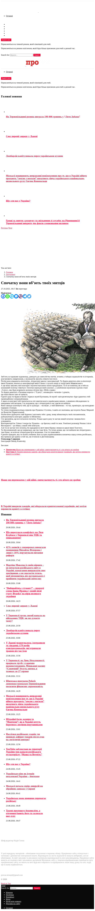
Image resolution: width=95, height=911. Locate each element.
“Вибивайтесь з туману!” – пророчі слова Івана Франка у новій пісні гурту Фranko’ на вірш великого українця (25, 592)
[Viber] (20, 296)
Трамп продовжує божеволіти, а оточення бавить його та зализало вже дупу (24, 813)
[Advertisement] (47, 247)
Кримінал (10, 29)
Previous (4, 228)
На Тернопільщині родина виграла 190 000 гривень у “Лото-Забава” (43, 116)
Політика (10, 26)
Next (10, 228)
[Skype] (12, 296)
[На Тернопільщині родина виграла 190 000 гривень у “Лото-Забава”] (50, 107)
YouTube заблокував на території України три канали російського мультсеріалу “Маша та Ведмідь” (24, 752)
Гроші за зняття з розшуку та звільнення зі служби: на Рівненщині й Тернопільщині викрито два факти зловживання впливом (43, 222)
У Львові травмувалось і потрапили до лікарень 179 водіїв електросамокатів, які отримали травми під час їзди (25, 646)
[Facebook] (3, 296)
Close (3, 886)
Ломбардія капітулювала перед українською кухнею (34, 156)
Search (36, 55)
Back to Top (6, 883)
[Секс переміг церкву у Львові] (50, 126)
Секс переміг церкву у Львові (21, 136)
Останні (9, 16)
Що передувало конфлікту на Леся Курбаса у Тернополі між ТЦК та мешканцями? (24, 535)
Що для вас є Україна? (18, 200)
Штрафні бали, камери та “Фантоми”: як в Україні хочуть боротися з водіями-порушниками (24, 722)
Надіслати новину (13, 33)
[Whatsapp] (7, 296)
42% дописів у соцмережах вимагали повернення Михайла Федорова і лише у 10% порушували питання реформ (26, 551)
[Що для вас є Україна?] (50, 191)
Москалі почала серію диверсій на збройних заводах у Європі (24, 787)
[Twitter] (29, 296)
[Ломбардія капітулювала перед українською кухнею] (50, 146)
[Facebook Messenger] (16, 296)
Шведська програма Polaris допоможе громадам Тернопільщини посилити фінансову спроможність (26, 684)
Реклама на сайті (13, 35)
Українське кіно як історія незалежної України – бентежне (22, 775)
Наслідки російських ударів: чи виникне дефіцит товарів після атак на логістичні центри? (25, 737)
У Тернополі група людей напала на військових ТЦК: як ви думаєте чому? (25, 618)
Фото (8, 31)
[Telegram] (25, 296)
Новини (9, 24)
